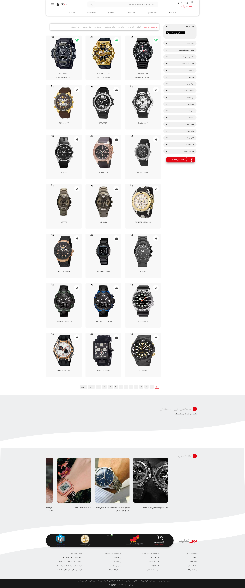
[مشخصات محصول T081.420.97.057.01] (64, 301)
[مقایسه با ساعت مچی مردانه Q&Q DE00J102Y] (63, 120)
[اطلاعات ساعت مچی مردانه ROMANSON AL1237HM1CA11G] (138, 219)
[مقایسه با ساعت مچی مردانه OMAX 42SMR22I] (103, 170)
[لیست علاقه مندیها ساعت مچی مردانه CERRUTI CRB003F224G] (108, 368)
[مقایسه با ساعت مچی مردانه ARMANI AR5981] (142, 269)
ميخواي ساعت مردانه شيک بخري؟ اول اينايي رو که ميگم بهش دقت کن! (104, 509)
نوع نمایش (190, 97)
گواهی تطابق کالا (155, 565)
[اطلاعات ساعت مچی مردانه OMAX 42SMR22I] (98, 170)
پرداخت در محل (117, 561)
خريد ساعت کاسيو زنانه (74, 507)
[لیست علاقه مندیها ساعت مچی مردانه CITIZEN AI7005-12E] (145, 71)
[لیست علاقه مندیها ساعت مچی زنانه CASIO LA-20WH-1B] (108, 269)
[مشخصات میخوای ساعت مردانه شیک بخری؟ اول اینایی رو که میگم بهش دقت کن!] (103, 480)
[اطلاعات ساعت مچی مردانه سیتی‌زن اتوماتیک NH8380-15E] (138, 319)
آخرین (83, 386)
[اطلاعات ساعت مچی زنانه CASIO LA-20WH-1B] (98, 269)
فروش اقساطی (131, 12)
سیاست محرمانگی (192, 565)
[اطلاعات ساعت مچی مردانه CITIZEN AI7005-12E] (136, 71)
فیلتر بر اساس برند (188, 56)
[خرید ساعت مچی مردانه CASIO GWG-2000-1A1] (70, 71)
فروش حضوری (152, 12)
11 (104, 386)
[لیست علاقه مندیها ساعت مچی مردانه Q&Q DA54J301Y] (147, 120)
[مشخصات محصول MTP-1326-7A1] (64, 350)
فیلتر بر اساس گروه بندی (186, 50)
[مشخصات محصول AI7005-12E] (143, 53)
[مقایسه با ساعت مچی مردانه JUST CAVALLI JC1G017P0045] (63, 269)
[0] (61, 5)
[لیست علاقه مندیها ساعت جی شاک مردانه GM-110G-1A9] (105, 71)
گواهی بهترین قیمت (154, 561)
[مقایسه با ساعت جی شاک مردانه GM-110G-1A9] (101, 71)
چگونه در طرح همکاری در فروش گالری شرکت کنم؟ (70, 570)
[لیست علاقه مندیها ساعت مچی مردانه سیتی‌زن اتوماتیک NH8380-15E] (147, 319)
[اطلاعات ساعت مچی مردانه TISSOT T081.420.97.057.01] (59, 319)
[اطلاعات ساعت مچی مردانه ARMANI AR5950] (98, 219)
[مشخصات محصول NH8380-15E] (143, 301)
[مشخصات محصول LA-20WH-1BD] (103, 251)
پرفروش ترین (86, 27)
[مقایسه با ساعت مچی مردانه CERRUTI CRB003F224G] (103, 368)
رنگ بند (191, 117)
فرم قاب (191, 77)
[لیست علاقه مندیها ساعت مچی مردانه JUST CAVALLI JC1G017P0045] (68, 269)
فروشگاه (173, 12)
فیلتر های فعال (189, 26)
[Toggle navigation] (52, 4)
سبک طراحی (190, 83)
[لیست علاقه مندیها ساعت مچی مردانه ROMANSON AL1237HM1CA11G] (147, 219)
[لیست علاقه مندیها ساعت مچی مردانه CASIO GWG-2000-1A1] (66, 71)
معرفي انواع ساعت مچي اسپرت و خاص (146, 507)
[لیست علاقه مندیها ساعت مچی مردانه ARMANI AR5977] (68, 170)
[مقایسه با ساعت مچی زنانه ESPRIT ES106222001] (142, 170)
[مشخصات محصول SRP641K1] (143, 350)
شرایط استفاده (91, 12)
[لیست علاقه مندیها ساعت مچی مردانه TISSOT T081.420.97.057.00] (108, 319)
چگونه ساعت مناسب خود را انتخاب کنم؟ (72, 557)
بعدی (91, 386)
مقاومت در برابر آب (188, 124)
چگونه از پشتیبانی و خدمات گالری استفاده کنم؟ (70, 561)
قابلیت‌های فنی (189, 144)
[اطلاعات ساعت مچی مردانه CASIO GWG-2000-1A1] (56, 71)
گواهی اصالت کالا (155, 557)
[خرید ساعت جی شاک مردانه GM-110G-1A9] (110, 71)
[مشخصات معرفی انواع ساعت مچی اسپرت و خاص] (141, 480)
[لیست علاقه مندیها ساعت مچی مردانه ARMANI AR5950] (108, 219)
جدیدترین (98, 27)
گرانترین (121, 27)
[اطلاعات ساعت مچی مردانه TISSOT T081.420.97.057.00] (98, 319)
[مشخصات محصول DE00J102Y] (64, 103)
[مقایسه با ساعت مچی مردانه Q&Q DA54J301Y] (142, 120)
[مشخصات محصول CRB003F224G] (103, 350)
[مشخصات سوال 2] (193, 459)
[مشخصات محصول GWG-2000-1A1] (64, 53)
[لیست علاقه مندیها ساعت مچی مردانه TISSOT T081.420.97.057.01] (68, 319)
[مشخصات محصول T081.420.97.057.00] (103, 301)
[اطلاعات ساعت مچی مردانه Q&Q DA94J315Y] (98, 120)
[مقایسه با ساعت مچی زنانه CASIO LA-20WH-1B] (103, 269)
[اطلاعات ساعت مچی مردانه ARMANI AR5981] (138, 269)
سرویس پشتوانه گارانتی (153, 570)
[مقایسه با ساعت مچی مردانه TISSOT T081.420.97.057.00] (103, 319)
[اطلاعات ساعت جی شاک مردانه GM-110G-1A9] (96, 71)
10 (110, 386)
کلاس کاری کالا (190, 131)
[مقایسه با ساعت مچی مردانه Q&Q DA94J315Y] (103, 120)
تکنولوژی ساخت (189, 90)
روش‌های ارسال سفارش (115, 565)
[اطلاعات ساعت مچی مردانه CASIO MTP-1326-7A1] (59, 368)
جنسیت (191, 70)
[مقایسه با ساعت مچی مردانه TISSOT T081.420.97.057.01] (63, 319)
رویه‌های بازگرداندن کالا (115, 570)
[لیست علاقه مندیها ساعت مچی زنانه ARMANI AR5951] (68, 219)
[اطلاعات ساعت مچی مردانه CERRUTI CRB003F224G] (98, 368)
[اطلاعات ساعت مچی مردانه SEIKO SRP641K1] (138, 368)
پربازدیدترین (74, 27)
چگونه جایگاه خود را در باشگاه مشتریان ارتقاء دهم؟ (69, 565)
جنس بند (191, 110)
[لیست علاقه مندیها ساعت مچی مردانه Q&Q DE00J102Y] (68, 120)
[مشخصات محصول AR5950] (103, 202)
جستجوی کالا (190, 43)
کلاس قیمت (190, 137)
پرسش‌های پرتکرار (192, 570)
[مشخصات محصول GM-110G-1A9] (103, 53)
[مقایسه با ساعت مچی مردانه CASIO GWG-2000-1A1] (61, 71)
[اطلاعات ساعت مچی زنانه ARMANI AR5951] (59, 219)
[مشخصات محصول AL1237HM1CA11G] (143, 202)
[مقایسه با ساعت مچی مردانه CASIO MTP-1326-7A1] (63, 368)
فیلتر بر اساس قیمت (188, 63)
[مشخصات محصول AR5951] (64, 202)
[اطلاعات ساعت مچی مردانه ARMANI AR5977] (59, 170)
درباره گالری (111, 12)
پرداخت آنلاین (117, 557)
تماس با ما (72, 12)
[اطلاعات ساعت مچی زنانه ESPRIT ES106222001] (138, 170)
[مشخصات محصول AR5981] (143, 251)
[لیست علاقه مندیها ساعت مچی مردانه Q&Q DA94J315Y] (108, 120)
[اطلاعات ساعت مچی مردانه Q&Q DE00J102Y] (59, 120)
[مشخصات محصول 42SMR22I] (103, 152)
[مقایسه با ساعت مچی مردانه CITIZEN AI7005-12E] (140, 71)
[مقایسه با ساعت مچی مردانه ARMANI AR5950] (103, 219)
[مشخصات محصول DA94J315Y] (103, 103)
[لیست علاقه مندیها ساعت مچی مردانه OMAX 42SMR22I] (108, 170)
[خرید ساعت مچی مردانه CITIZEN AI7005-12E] (149, 71)
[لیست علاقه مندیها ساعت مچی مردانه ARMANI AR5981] (147, 269)
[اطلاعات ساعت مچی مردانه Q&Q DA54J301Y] (138, 120)
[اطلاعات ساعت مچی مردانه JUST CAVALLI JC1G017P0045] (59, 269)
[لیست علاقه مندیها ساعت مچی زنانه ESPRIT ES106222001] (147, 170)
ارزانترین (131, 27)
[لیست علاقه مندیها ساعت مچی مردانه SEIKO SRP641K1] (147, 368)
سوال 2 (194, 464)
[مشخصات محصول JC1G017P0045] (64, 251)
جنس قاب (191, 104)
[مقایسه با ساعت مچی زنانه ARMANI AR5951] (63, 219)
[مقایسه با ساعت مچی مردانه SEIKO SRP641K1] (142, 368)
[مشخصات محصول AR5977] (64, 152)
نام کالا (139, 27)
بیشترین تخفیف (110, 27)
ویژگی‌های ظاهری (189, 151)
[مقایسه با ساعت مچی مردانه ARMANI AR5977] (63, 170)
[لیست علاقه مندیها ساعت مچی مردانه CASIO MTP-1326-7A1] (68, 368)
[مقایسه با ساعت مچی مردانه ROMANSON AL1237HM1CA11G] (142, 219)
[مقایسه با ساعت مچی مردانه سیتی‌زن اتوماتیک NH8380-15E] (142, 319)
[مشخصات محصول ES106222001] (143, 152)
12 (98, 386)
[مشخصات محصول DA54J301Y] (143, 103)
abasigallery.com (131, 585)
